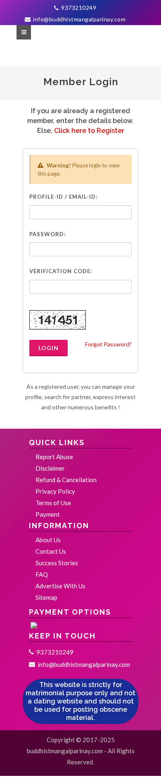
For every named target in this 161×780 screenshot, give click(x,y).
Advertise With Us (60, 586)
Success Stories (57, 562)
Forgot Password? (108, 344)
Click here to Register (89, 131)
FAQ (42, 574)
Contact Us (51, 551)
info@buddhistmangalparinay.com (79, 19)
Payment (48, 514)
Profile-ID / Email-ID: (63, 196)
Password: (47, 234)
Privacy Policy (55, 491)
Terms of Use (53, 502)
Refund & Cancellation (66, 479)
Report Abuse (54, 456)
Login (48, 347)
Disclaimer (50, 468)
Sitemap (46, 597)
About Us (48, 539)
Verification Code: (60, 271)
